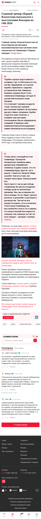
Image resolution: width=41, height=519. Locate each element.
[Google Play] (10, 490)
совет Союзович (11, 353)
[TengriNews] (4, 515)
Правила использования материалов (20, 498)
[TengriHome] (20, 515)
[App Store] (3, 490)
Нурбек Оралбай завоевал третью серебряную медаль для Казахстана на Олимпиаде (19, 263)
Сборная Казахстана (25, 324)
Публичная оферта (20, 508)
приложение (15, 487)
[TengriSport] (12, 515)
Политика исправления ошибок (20, 505)
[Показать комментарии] (30, 30)
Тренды (4, 448)
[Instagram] (3, 481)
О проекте (24, 440)
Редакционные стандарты (29, 462)
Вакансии (23, 451)
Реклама (23, 448)
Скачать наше (6, 487)
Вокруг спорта (7, 444)
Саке (7, 399)
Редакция (23, 455)
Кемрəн (8, 374)
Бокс (4, 324)
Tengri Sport (16, 53)
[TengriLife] (29, 515)
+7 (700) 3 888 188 (10, 473)
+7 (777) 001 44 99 (29, 473)
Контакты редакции (27, 444)
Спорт (4, 440)
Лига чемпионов (7, 451)
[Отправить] (35, 340)
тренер (13, 324)
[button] (36, 515)
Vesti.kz (7, 219)
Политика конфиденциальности (20, 502)
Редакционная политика (28, 459)
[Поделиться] (37, 30)
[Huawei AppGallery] (20, 490)
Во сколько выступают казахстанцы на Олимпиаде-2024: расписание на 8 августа (19, 306)
